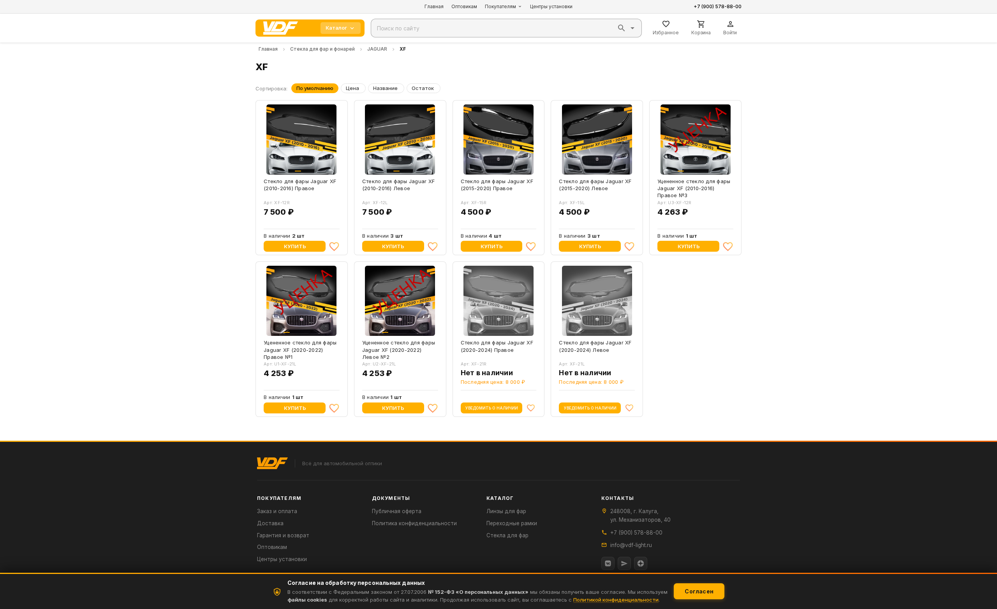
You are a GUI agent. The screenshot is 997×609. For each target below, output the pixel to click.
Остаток (423, 88)
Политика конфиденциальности (414, 523)
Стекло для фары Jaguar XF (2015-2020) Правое (497, 184)
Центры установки (551, 6)
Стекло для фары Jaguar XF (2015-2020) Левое (595, 184)
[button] (621, 28)
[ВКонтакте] (608, 563)
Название (385, 88)
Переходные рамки (511, 523)
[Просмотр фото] (326, 166)
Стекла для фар (507, 535)
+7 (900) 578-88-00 (718, 6)
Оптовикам (464, 6)
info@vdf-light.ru (631, 545)
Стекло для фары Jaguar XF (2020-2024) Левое (595, 346)
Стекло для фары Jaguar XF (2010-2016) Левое (398, 184)
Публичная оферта (396, 511)
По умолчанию (314, 88)
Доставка (270, 523)
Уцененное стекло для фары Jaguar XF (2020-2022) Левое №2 (398, 349)
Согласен (699, 591)
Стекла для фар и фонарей (322, 49)
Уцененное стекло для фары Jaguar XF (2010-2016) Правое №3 (693, 188)
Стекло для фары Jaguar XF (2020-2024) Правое (497, 346)
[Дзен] (640, 563)
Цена (352, 88)
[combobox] (506, 28)
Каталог (336, 28)
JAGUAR (377, 49)
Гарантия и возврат (283, 535)
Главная (434, 6)
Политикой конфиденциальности (616, 600)
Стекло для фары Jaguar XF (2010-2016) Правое (300, 184)
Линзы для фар (506, 511)
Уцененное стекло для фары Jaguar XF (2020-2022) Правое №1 (300, 349)
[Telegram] (624, 563)
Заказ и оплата (277, 511)
